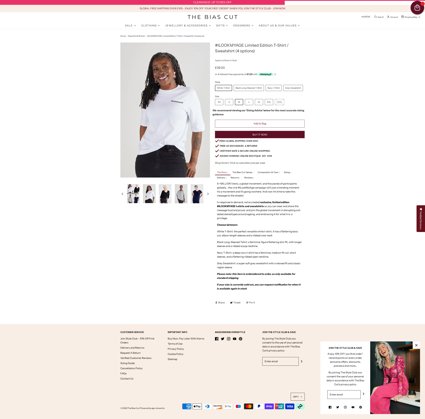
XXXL (279, 102)
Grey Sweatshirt (293, 88)
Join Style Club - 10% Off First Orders (137, 340)
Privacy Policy (176, 348)
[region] (212, 2)
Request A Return (130, 352)
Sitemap (172, 359)
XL (259, 102)
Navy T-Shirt (273, 88)
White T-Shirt (223, 88)
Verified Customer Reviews (135, 358)
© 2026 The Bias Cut (129, 408)
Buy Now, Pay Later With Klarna (186, 338)
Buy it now (260, 134)
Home (123, 36)
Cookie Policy (175, 354)
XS (219, 102)
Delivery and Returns (132, 347)
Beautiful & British (136, 36)
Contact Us (126, 378)
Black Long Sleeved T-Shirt (249, 88)
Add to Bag (260, 123)
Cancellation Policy (131, 368)
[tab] (222, 172)
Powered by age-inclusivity (152, 408)
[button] (122, 194)
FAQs (123, 373)
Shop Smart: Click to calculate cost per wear (240, 162)
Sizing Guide (127, 363)
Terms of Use (175, 343)
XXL (269, 102)
